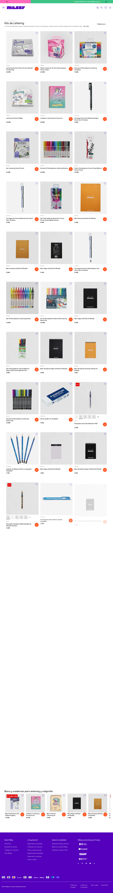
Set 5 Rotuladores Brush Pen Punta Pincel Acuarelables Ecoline (52, 219)
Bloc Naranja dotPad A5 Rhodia (85, 218)
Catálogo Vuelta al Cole (60, 850)
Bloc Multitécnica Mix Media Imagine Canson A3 (12, 815)
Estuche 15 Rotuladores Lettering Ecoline (54, 168)
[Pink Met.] (26, 517)
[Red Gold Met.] (17, 517)
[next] (106, 1)
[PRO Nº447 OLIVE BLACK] (94, 417)
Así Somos (7, 844)
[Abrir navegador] (3, 7)
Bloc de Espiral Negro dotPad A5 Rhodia (87, 469)
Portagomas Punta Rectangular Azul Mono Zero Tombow (86, 269)
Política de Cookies (73, 886)
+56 (98, 417)
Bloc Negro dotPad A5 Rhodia (50, 268)
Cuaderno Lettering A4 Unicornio (51, 118)
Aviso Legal (94, 885)
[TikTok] (94, 863)
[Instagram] (82, 863)
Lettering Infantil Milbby (14, 118)
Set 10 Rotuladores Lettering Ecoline (18, 318)
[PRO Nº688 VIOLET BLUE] (76, 417)
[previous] (7, 1)
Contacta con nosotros (34, 847)
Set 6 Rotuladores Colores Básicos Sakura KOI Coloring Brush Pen (17, 369)
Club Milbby (8, 853)
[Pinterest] (86, 863)
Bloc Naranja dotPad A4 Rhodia (16, 268)
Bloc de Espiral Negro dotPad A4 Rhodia (53, 369)
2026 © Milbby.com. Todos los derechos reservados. (14, 886)
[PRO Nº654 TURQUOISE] (81, 417)
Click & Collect (32, 859)
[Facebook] (78, 863)
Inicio (5, 21)
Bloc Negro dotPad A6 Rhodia (50, 469)
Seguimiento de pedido (34, 844)
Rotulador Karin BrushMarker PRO (86, 423)
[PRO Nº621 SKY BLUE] (85, 417)
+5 (29, 517)
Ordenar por (101, 24)
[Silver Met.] (21, 517)
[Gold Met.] (12, 517)
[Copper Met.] (8, 517)
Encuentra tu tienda (10, 847)
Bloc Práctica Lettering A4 (51, 814)
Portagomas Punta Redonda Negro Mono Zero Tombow (86, 119)
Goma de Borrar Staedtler (49, 419)
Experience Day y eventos (60, 844)
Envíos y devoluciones (34, 850)
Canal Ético (104, 885)
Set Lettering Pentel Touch (15, 168)
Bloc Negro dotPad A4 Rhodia (84, 318)
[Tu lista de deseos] (105, 7)
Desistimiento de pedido (35, 853)
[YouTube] (90, 863)
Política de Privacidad (84, 886)
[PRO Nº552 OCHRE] (90, 417)
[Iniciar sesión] (101, 8)
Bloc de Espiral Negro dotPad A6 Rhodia (87, 519)
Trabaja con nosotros (11, 850)
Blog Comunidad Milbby (60, 847)
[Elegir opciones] (37, 470)
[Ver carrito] (110, 8)
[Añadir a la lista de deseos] (37, 33)
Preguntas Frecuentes (34, 856)
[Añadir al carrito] (37, 69)
